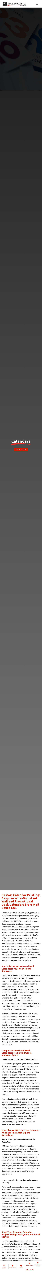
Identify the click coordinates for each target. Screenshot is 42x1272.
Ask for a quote (29, 1265)
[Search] (29, 1269)
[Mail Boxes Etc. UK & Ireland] (14, 4)
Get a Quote (21, 450)
